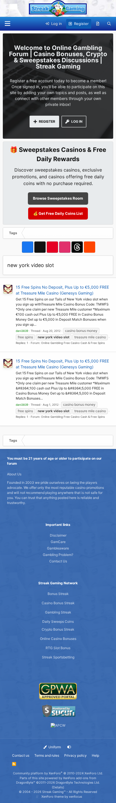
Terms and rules (46, 755)
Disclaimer (58, 535)
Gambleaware (58, 548)
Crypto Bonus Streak (58, 629)
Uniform (54, 747)
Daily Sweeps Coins (58, 621)
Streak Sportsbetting (58, 657)
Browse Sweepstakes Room (58, 198)
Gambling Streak (58, 612)
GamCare (58, 542)
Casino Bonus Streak (58, 603)
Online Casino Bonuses (58, 639)
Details (58, 787)
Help (95, 755)
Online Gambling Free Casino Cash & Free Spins (73, 343)
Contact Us (58, 561)
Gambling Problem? (58, 555)
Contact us (20, 755)
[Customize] (69, 747)
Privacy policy (75, 755)
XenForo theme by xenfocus (61, 797)
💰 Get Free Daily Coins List (58, 213)
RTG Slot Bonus (58, 648)
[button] (7, 24)
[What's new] (98, 23)
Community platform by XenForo (58, 773)
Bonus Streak (58, 594)
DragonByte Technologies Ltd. (78, 782)
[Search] (109, 23)
